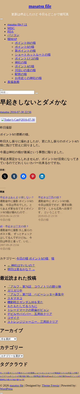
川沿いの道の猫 (25, 70)
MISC (11, 28)
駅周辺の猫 (39, 376)
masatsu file (40, 6)
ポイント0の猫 (24, 46)
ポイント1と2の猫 (27, 58)
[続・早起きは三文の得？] (19, 238)
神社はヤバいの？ (21, 265)
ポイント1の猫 (15, 376)
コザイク (13, 317)
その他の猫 (14, 380)
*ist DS (21, 380)
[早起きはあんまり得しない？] (19, 209)
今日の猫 (22, 258)
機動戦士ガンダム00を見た (25, 302)
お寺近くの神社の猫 (28, 78)
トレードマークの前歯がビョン (28, 310)
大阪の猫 (25, 376)
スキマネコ (14, 298)
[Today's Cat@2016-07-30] (18, 119)
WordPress (48, 376)
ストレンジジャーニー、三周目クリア (32, 321)
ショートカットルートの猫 (33, 54)
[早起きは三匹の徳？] (57, 209)
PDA (10, 31)
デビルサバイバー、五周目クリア (29, 313)
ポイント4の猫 (24, 66)
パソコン (13, 35)
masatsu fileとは (17, 24)
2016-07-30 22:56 (20, 112)
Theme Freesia (50, 385)
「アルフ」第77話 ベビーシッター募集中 (35, 294)
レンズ (31, 376)
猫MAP (12, 39)
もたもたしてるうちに (22, 306)
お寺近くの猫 (71, 373)
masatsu (5, 112)
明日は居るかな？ (21, 269)
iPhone (67, 376)
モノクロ (3, 373)
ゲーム (6, 376)
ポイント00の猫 (25, 42)
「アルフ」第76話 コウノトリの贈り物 (34, 286)
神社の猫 (21, 62)
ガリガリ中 (14, 290)
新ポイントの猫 (25, 50)
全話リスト (61, 373)
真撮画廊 (13, 82)
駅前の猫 (21, 74)
